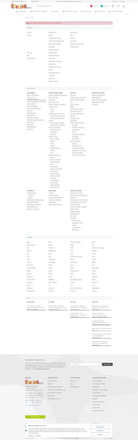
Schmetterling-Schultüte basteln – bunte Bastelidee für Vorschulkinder (101, 335)
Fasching (74, 143)
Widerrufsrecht (74, 46)
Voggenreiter (96, 288)
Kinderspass (52, 262)
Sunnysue (30, 282)
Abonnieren (107, 364)
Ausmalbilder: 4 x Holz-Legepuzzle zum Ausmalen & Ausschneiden (78, 315)
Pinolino (94, 270)
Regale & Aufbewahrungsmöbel (58, 95)
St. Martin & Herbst (77, 152)
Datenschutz (38, 435)
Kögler (94, 262)
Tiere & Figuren (76, 227)
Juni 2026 (51, 302)
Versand (76, 438)
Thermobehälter (55, 185)
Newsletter (52, 46)
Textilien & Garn (74, 118)
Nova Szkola (95, 267)
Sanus (50, 276)
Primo (72, 273)
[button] (113, 6)
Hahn (93, 256)
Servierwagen (54, 182)
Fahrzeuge (52, 75)
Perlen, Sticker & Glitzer (77, 109)
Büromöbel (53, 132)
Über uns (29, 52)
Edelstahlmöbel (54, 162)
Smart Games (31, 279)
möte (71, 265)
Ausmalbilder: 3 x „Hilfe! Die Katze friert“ (101, 329)
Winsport (51, 290)
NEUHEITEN (106, 6)
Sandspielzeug (31, 115)
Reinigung (53, 178)
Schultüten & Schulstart (79, 150)
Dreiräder (31, 195)
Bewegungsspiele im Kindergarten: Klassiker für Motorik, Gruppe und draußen (100, 322)
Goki (28, 256)
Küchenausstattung (54, 155)
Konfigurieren (100, 430)
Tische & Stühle (53, 106)
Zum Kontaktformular (32, 405)
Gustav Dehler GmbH (76, 256)
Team (28, 55)
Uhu (71, 285)
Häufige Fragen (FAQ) (55, 38)
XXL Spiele (73, 216)
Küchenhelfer (54, 171)
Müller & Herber (31, 267)
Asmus (29, 242)
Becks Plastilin (31, 244)
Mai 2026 (72, 302)
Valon (93, 285)
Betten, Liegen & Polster (57, 122)
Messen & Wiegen (55, 175)
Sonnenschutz (31, 122)
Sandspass (30, 276)
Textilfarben (75, 136)
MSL (93, 265)
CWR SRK (51, 247)
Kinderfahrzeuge (31, 193)
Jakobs (72, 259)
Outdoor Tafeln (31, 103)
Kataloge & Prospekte (55, 43)
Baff (50, 242)
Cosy (28, 247)
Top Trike (94, 282)
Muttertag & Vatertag (78, 148)
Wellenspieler (31, 290)
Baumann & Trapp (75, 242)
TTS (50, 285)
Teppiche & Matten (54, 102)
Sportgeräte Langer (75, 279)
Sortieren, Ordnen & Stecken (78, 206)
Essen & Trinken (53, 136)
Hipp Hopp (52, 259)
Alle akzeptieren (100, 426)
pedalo (50, 270)
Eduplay (94, 250)
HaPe (28, 259)
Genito (94, 253)
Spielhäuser (30, 124)
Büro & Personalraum (55, 127)
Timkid (72, 282)
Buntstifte (75, 125)
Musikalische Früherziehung (78, 202)
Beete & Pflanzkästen (33, 95)
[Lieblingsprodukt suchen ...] (38, 6)
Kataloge (36, 1)
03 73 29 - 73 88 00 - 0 (19, 1)
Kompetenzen (31, 58)
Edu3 (71, 250)
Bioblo (72, 244)
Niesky (72, 267)
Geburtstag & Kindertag (55, 197)
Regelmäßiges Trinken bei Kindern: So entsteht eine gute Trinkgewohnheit (57, 307)
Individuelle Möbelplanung (56, 41)
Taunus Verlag (53, 282)
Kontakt (122, 1)
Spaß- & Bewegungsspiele (99, 99)
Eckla (71, 247)
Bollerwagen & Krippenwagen (35, 199)
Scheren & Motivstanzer (77, 113)
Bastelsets (73, 95)
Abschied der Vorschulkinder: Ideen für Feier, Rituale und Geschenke (100, 307)
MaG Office (30, 265)
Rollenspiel (73, 218)
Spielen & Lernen (53, 81)
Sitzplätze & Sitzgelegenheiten (35, 120)
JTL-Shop (111, 438)
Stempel (72, 116)
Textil (51, 152)
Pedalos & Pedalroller (33, 202)
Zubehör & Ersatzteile (33, 209)
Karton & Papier (74, 104)
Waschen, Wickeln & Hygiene (57, 104)
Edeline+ (115, 1)
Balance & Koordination (98, 95)
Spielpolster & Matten (98, 102)
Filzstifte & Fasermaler (78, 127)
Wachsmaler (75, 139)
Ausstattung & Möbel (55, 66)
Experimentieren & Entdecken (79, 195)
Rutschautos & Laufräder (34, 204)
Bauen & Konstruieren (76, 193)
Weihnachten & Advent (78, 155)
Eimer (52, 164)
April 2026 (95, 302)
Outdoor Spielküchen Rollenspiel (36, 101)
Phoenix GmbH (74, 270)
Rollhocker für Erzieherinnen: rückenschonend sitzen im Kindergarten (100, 343)
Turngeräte (95, 104)
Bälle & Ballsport (96, 97)
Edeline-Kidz (52, 250)
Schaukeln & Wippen (33, 117)
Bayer (93, 242)
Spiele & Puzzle (74, 209)
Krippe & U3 (73, 197)
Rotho (94, 273)
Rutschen (29, 110)
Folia (50, 253)
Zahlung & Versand (54, 49)
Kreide (74, 132)
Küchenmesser (54, 173)
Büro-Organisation (55, 129)
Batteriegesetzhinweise (77, 43)
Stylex (93, 279)
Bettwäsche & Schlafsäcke (57, 125)
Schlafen (51, 120)
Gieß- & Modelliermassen (77, 99)
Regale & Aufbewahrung (34, 108)
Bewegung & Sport (54, 72)
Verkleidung (75, 229)
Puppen (74, 225)
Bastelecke (52, 58)
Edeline (29, 250)
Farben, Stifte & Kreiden (77, 122)
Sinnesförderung (75, 204)
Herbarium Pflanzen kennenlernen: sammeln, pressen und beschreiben (99, 315)
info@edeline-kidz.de (37, 397)
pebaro (29, 270)
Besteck (52, 141)
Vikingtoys (30, 288)
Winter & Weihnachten (55, 204)
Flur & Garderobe (53, 97)
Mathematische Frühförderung (79, 199)
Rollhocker (53, 134)
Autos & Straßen (76, 220)
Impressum (30, 435)
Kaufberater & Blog (54, 55)
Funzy (72, 253)
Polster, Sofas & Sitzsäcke (57, 118)
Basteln (51, 69)
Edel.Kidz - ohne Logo (98, 247)
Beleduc (51, 244)
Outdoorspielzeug (32, 106)
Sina (71, 276)
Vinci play (51, 288)
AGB (71, 35)
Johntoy (29, 262)
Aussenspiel (52, 64)
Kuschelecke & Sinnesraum (56, 113)
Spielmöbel (52, 99)
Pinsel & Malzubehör (76, 111)
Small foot (95, 276)
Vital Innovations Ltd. (76, 288)
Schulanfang (52, 202)
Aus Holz (51, 193)
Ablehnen (100, 434)
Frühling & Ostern (77, 145)
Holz (71, 102)
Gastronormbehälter (56, 168)
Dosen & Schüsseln (55, 159)
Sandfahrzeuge (31, 113)
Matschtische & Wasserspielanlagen (32, 98)
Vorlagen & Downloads (55, 61)
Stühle (52, 109)
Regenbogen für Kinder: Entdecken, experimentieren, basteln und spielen (35, 307)
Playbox (29, 273)
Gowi (50, 256)
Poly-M (50, 273)
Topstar (29, 285)
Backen (52, 157)
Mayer (50, 265)
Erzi (28, 253)
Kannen (52, 150)
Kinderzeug (73, 262)
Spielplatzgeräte (31, 126)
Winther (72, 290)
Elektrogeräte (54, 166)
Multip (50, 267)
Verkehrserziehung (32, 206)
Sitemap (72, 38)
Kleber (72, 106)
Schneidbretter (54, 180)
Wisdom (94, 290)
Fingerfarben (75, 129)
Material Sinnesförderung (57, 116)
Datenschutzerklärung (42, 369)
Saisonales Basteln (75, 141)
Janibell (94, 259)
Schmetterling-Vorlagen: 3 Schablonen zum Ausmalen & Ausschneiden (78, 307)
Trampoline (30, 129)
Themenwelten (53, 52)
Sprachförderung (75, 211)
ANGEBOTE (96, 6)
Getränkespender (55, 148)
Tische (52, 111)
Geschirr (52, 145)
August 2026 (30, 302)
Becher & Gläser (54, 139)
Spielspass (51, 279)
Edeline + (51, 35)
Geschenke (52, 78)
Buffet (52, 143)
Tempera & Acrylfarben (78, 134)
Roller (30, 197)
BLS (93, 244)
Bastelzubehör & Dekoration (78, 97)
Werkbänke (73, 120)
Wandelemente (74, 213)
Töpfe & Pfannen (55, 187)
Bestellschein (52, 32)
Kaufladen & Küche (77, 222)
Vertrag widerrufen (35, 417)
